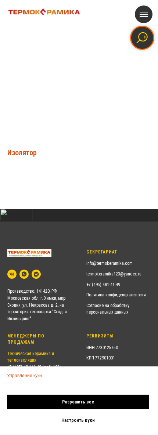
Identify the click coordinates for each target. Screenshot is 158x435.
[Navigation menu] (144, 14)
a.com (127, 263)
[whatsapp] (24, 274)
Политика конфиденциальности (116, 294)
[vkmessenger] (36, 274)
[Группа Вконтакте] (12, 274)
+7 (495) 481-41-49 (103, 284)
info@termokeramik (104, 263)
